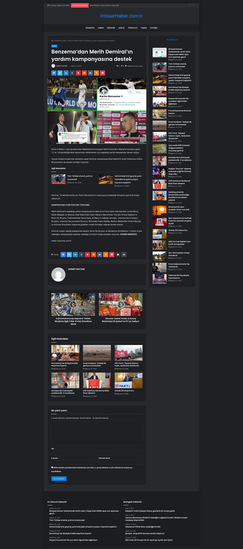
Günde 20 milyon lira (124, 390)
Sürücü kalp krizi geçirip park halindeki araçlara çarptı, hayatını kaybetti (117, 5)
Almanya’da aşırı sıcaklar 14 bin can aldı (178, 208)
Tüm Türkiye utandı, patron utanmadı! (177, 65)
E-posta (55, 458)
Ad (53, 449)
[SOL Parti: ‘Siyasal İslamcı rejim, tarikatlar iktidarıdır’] (129, 353)
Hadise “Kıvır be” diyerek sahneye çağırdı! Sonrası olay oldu (179, 171)
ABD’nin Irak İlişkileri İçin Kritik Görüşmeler (179, 242)
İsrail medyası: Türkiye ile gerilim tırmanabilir (94, 364)
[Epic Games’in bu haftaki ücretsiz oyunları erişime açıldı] (160, 221)
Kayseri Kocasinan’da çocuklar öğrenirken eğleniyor (178, 101)
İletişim (153, 28)
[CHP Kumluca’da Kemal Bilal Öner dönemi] (97, 380)
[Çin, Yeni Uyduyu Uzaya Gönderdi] (160, 256)
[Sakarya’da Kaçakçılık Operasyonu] (160, 279)
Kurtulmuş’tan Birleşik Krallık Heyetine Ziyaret (64, 364)
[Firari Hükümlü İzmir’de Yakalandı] (160, 267)
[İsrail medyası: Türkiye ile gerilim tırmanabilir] (97, 353)
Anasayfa (90, 28)
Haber (101, 28)
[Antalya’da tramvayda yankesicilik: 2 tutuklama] (65, 380)
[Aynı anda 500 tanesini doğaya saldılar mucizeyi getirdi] (160, 149)
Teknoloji (132, 28)
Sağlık (121, 28)
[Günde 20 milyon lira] (129, 380)
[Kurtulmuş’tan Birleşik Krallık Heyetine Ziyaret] (65, 353)
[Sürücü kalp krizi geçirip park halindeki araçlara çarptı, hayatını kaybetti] (106, 179)
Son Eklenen (172, 39)
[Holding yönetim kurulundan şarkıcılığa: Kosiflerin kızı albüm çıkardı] (160, 195)
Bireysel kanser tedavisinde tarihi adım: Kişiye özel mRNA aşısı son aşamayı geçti (179, 53)
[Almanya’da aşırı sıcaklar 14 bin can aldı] (160, 210)
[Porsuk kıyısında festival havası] (160, 114)
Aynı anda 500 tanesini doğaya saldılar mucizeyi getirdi (179, 148)
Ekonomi (111, 28)
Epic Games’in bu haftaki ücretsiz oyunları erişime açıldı (179, 221)
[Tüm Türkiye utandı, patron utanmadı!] (58, 179)
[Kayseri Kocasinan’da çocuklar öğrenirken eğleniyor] (160, 102)
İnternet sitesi (104, 458)
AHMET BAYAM (61, 66)
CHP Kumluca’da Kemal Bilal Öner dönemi (96, 391)
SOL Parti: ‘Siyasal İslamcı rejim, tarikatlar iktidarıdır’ (127, 364)
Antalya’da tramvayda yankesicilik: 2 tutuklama (62, 391)
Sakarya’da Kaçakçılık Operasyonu (178, 276)
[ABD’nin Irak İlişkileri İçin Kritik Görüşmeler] (160, 245)
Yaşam (144, 28)
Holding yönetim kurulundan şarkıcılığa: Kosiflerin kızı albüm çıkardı (178, 196)
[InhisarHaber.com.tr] (121, 16)
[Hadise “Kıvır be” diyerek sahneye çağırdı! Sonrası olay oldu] (160, 172)
